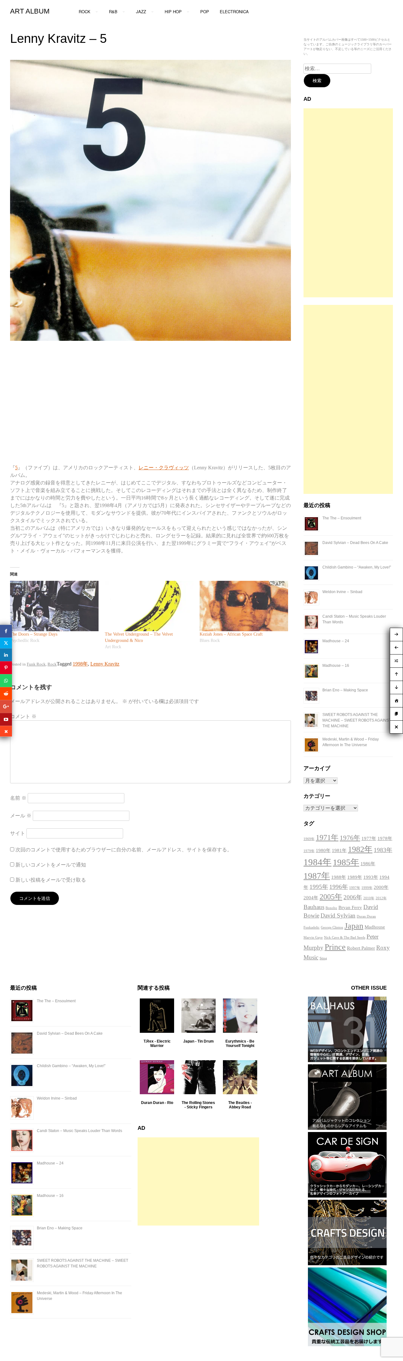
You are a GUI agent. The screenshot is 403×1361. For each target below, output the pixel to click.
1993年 (370, 877)
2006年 (352, 897)
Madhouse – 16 (335, 665)
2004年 (311, 897)
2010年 (368, 898)
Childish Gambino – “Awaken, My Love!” (356, 567)
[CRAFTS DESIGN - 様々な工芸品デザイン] (347, 1263)
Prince (335, 947)
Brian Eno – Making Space (345, 690)
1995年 (318, 887)
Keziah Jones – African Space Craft (231, 634)
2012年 (381, 898)
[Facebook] (6, 631)
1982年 (360, 849)
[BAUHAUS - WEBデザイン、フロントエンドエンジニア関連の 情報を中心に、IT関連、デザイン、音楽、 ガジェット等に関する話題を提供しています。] (347, 1060)
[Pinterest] (6, 667)
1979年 (309, 851)
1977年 (368, 838)
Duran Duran (366, 916)
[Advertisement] (348, 202)
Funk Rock (36, 664)
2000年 (381, 887)
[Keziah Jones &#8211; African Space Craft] (244, 606)
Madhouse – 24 (335, 641)
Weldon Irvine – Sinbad (342, 592)
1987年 (317, 876)
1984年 (318, 862)
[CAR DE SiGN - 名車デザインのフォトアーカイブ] (347, 1195)
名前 (18, 798)
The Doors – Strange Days (33, 634)
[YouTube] (6, 719)
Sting (323, 958)
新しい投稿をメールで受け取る (50, 880)
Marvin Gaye (313, 937)
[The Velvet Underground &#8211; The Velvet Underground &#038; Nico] (149, 606)
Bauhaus (314, 907)
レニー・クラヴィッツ (164, 467)
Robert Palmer (361, 948)
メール (20, 815)
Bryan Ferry (350, 907)
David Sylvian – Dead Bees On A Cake (355, 542)
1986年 (367, 863)
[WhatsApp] (6, 680)
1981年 (339, 850)
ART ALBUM (29, 11)
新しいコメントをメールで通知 (50, 864)
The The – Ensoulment (341, 518)
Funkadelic (312, 927)
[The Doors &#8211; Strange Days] (54, 606)
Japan (353, 925)
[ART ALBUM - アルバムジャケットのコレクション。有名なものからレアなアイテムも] (347, 1128)
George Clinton (332, 927)
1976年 (350, 838)
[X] (6, 643)
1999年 (366, 887)
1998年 (80, 663)
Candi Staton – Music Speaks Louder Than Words (79, 1131)
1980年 (323, 850)
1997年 (354, 887)
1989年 (354, 877)
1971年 (327, 837)
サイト (17, 833)
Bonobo (331, 908)
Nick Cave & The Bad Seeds (344, 937)
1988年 (338, 877)
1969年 (309, 839)
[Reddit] (6, 693)
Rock (52, 664)
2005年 (331, 897)
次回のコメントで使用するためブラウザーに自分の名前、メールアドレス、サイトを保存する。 (123, 849)
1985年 (346, 862)
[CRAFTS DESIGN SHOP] (347, 1344)
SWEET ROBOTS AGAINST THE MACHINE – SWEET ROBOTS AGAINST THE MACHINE (356, 720)
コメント (23, 716)
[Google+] (6, 706)
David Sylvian (338, 915)
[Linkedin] (6, 654)
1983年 (383, 850)
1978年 (384, 838)
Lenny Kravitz (104, 663)
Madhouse (375, 926)
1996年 (338, 887)
